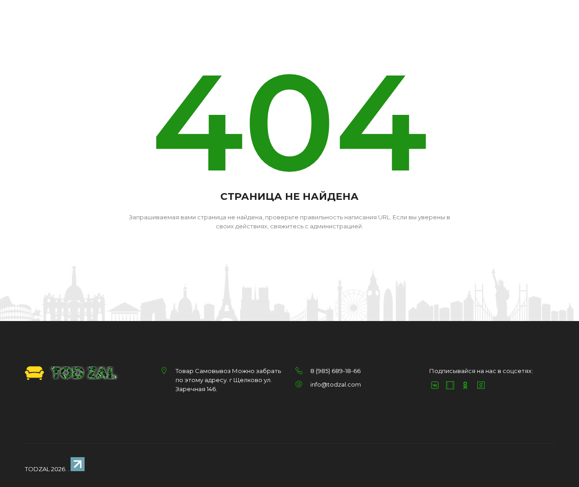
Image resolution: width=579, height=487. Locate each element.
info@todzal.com (335, 384)
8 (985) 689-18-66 (335, 370)
